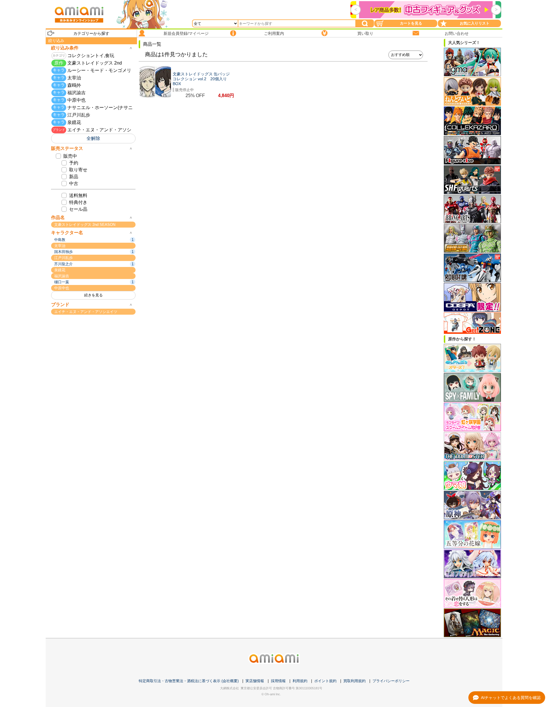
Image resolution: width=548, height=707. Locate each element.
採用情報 (278, 681)
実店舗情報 (254, 681)
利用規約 (300, 681)
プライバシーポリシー (391, 681)
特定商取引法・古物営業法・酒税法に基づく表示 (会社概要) (189, 681)
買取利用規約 (354, 681)
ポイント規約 (325, 681)
